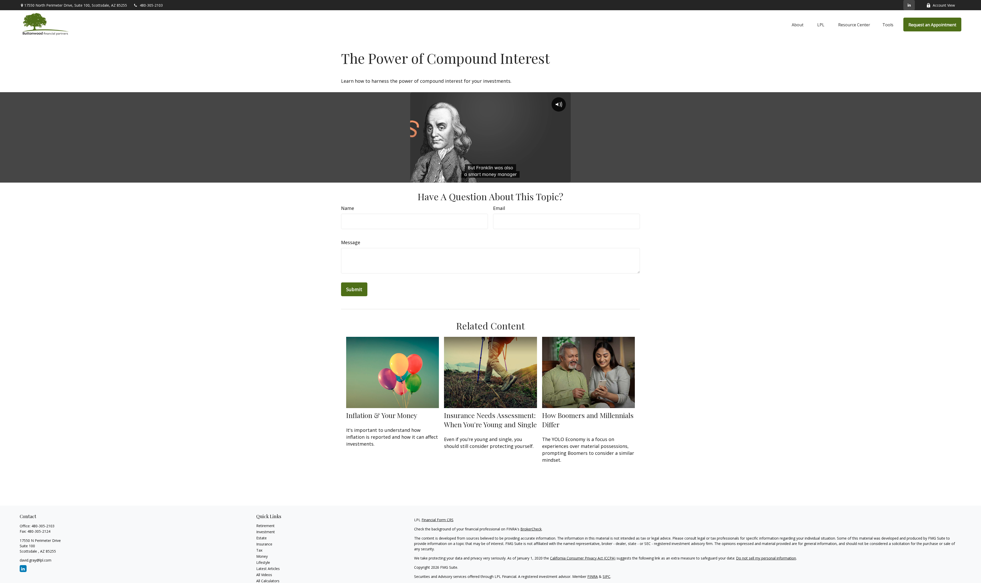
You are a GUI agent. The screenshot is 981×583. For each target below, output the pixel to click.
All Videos (264, 574)
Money (262, 556)
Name (347, 208)
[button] (797, 24)
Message (350, 242)
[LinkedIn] (909, 5)
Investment (265, 531)
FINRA (592, 576)
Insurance (264, 544)
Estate (261, 538)
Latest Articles (268, 568)
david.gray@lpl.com (35, 560)
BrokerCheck (531, 529)
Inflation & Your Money (381, 415)
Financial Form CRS (437, 519)
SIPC (606, 576)
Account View (944, 5)
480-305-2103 (151, 5)
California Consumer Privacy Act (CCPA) (582, 558)
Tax (259, 550)
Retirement (265, 525)
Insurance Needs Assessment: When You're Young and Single (490, 420)
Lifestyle (263, 562)
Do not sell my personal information (766, 558)
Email (499, 208)
